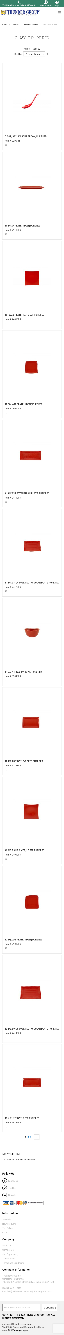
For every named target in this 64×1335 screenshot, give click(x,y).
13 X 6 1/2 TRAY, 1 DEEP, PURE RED (22, 1118)
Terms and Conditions (13, 1263)
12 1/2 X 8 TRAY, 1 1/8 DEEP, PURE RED (24, 761)
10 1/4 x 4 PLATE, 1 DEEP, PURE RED (23, 225)
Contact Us (8, 1250)
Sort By (18, 54)
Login (56, 5)
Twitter (12, 1188)
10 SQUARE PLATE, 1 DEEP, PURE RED (24, 404)
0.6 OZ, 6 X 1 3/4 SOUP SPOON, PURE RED (26, 136)
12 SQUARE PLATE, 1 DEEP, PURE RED (24, 939)
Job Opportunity (10, 1254)
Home (5, 25)
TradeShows (8, 1258)
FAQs (4, 1232)
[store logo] (20, 12)
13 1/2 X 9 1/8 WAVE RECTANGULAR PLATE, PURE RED (32, 1029)
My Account (46, 5)
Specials (6, 1219)
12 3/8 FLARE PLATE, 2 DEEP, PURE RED (24, 850)
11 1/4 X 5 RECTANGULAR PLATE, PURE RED (27, 493)
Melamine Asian (31, 25)
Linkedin (12, 1195)
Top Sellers (8, 1228)
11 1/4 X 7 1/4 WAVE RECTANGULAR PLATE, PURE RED (32, 582)
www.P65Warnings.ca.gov (15, 1330)
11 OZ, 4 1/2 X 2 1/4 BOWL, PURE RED (23, 672)
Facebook (13, 1181)
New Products (9, 1224)
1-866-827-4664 (28, 5)
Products (16, 25)
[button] (6, 145)
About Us (6, 1245)
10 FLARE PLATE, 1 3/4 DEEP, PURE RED (24, 315)
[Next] (36, 1137)
